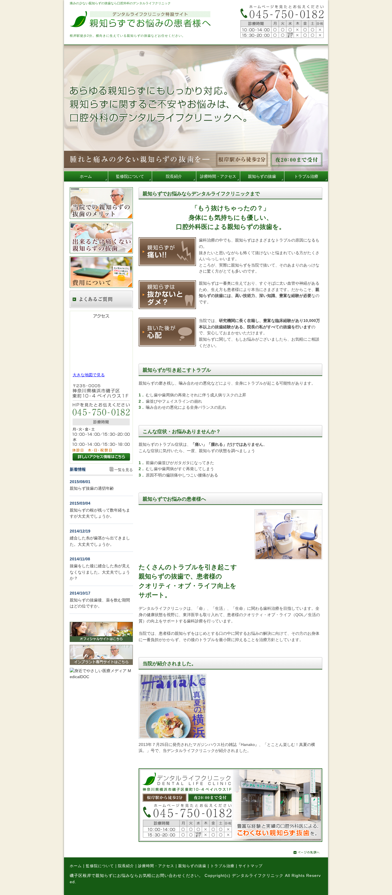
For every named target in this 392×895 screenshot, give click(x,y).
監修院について (100, 866)
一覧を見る (123, 470)
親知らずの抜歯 (192, 866)
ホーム (76, 866)
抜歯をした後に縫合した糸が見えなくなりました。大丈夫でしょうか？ (100, 572)
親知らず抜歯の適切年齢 (92, 488)
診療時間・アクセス (156, 866)
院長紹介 (126, 866)
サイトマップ (250, 866)
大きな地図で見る (89, 375)
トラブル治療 (222, 866)
